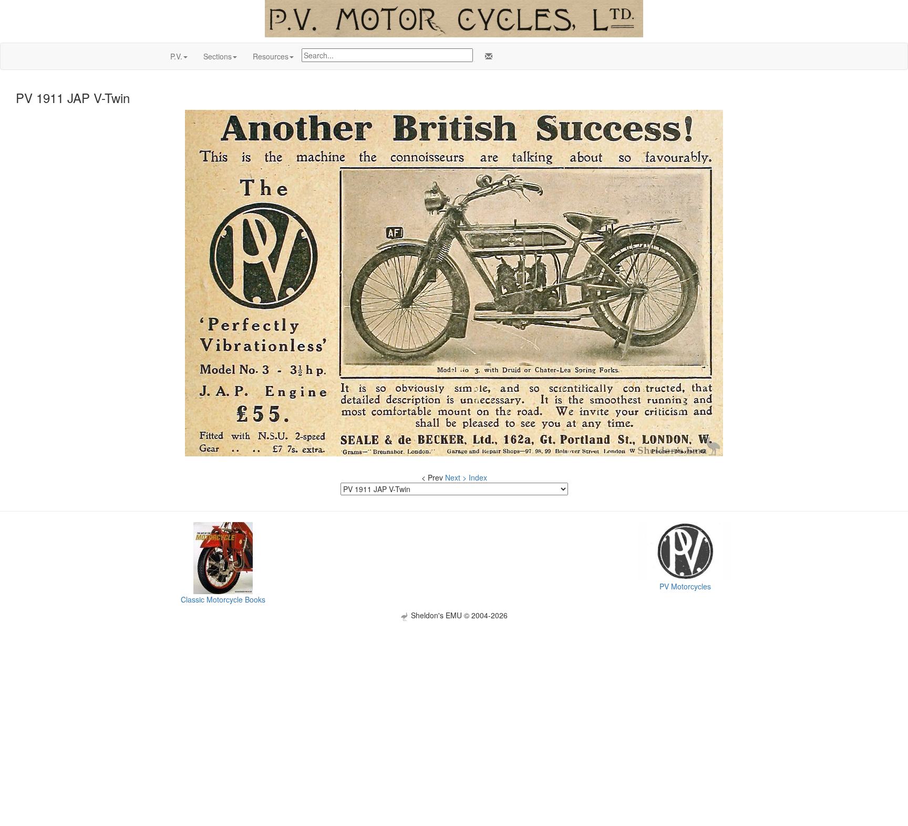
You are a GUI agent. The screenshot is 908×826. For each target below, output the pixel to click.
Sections (217, 56)
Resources (270, 56)
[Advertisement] (454, 694)
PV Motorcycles (685, 586)
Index (478, 477)
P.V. (176, 56)
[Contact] (486, 56)
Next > (456, 477)
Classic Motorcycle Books (223, 599)
